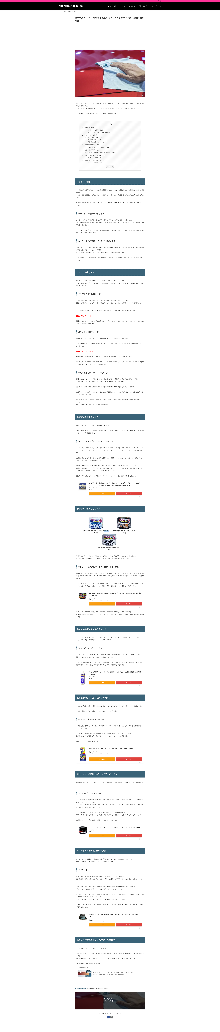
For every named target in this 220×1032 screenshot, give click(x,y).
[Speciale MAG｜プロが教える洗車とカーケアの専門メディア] (70, 6)
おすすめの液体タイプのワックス (94, 155)
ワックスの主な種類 (90, 135)
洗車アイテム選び (81, 988)
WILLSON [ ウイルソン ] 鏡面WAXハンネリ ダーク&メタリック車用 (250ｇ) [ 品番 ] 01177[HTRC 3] (115, 594)
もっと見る (110, 166)
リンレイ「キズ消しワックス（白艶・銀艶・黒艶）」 (102, 152)
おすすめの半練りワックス (92, 150)
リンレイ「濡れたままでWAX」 (96, 162)
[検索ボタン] (160, 6)
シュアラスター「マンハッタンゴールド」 (99, 147)
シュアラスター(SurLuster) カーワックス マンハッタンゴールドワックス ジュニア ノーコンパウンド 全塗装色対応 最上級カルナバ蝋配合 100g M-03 (114, 484)
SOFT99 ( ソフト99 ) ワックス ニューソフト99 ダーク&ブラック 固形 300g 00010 (114, 827)
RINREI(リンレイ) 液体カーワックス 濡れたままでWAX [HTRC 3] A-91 (111, 748)
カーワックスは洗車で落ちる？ (96, 130)
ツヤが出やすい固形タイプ (95, 137)
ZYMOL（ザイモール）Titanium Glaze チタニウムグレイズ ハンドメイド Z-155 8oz (114, 915)
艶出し (105, 988)
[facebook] (158, 1)
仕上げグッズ (99, 988)
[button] (108, 1017)
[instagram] (160, 1)
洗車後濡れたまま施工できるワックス (96, 160)
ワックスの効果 (89, 127)
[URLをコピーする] (111, 1017)
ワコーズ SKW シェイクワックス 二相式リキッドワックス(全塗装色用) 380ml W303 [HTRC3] (115, 673)
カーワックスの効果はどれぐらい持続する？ (100, 132)
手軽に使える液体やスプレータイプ (97, 142)
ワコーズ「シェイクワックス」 (96, 157)
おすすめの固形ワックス (92, 145)
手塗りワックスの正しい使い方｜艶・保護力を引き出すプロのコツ (113, 972)
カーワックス (92, 988)
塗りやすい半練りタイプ (94, 139)
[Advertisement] (110, 35)
